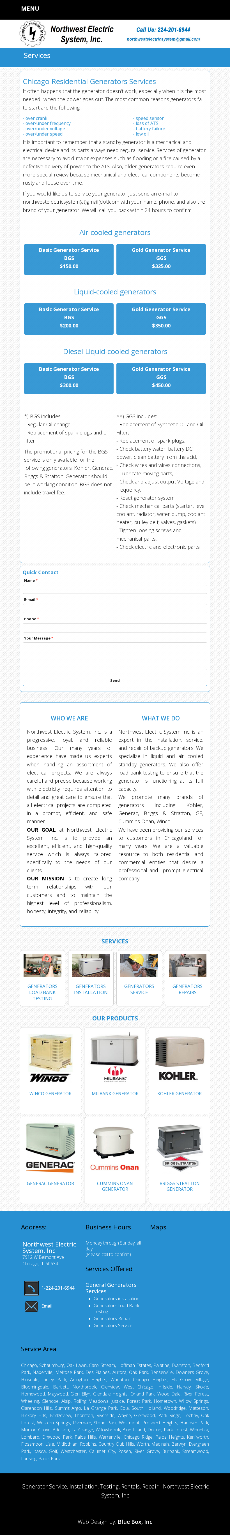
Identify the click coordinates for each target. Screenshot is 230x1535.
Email (46, 1306)
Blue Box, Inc (135, 1521)
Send (115, 680)
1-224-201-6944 (57, 1288)
